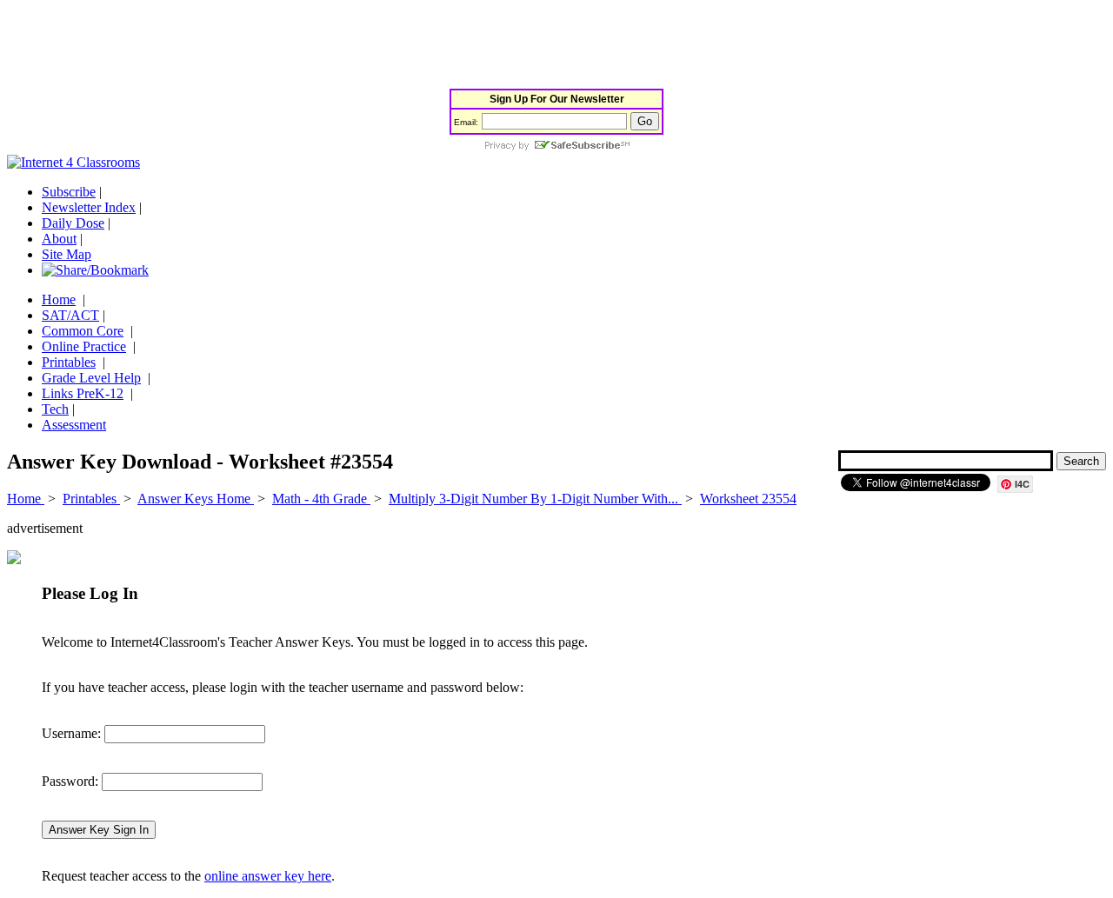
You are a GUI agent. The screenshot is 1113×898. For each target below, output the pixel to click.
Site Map (66, 254)
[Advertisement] (323, 46)
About (59, 238)
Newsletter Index (89, 207)
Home (59, 299)
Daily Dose (73, 223)
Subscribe (69, 191)
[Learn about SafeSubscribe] (556, 146)
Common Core (82, 330)
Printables (69, 362)
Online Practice (84, 346)
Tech (55, 409)
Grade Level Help (91, 377)
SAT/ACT (70, 315)
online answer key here (267, 875)
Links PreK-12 (82, 393)
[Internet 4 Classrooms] (73, 162)
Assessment (74, 424)
